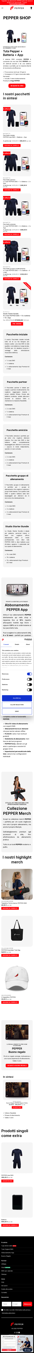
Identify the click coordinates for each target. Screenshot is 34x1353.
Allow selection (17, 704)
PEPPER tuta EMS (7, 1175)
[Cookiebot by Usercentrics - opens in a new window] (24, 640)
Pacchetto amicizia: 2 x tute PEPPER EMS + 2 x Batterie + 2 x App (17, 226)
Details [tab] (17, 644)
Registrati (9, 1350)
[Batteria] (17, 1202)
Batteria (3, 1219)
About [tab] (28, 644)
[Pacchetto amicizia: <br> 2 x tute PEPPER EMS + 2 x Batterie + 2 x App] (17, 207)
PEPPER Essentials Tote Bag (10, 950)
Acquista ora (17, 1107)
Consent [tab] (6, 644)
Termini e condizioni (10, 1348)
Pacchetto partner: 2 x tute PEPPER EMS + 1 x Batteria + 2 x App (17, 181)
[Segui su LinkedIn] (19, 1332)
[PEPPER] (17, 8)
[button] (2, 8)
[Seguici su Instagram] (17, 1332)
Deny (17, 711)
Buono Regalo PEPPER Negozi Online (17, 1103)
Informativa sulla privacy (8, 1313)
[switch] (29, 679)
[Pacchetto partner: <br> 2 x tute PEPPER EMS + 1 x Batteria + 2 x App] (17, 162)
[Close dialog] (32, 1335)
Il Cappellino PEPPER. (8, 997)
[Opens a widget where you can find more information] (27, 1350)
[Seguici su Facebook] (15, 1332)
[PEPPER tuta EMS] (17, 1157)
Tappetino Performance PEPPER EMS (14, 903)
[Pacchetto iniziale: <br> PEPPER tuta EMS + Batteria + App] (17, 118)
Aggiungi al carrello (11, 145)
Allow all (17, 698)
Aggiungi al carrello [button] (10, 908)
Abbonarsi (27, 1304)
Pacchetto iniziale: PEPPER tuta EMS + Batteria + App (15, 136)
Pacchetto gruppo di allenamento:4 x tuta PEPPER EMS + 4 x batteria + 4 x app (16, 270)
